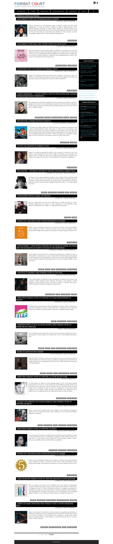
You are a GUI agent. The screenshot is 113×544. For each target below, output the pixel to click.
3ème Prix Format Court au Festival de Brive (37, 429)
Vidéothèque (73, 117)
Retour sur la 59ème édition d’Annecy (34, 121)
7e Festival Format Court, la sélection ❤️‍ (88, 136)
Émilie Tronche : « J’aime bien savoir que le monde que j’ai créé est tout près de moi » (88, 114)
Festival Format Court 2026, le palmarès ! (88, 126)
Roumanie (74, 294)
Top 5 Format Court (71, 90)
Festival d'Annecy (64, 142)
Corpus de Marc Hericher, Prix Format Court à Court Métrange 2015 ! (44, 505)
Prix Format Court (72, 269)
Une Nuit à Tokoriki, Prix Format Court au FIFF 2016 (39, 273)
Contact (84, 11)
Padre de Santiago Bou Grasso (30, 352)
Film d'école (61, 192)
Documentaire (86, 95)
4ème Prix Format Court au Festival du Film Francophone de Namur (43, 299)
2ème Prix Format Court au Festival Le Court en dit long (42, 377)
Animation (47, 117)
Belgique (47, 269)
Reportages (83, 40)
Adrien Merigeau (39, 117)
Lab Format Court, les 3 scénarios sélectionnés (38, 19)
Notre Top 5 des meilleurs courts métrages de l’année (41, 221)
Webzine (33, 11)
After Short (67, 217)
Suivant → (52, 534)
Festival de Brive (48, 425)
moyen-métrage (62, 425)
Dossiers (83, 35)
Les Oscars (66, 117)
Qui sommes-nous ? (21, 11)
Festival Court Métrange (55, 527)
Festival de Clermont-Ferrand (89, 91)
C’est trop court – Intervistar (87, 119)
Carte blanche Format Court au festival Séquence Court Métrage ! (46, 479)
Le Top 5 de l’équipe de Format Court (33, 146)
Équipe (82, 22)
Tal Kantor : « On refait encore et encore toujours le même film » (46, 171)
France (53, 269)
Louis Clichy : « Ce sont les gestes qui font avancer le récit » (88, 71)
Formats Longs (44, 11)
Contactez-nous (56, 542)
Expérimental (44, 527)
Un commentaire (71, 123)
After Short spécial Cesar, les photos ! (34, 196)
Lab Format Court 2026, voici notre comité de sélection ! (42, 44)
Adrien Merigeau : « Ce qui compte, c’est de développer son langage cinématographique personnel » (46, 95)
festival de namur (50, 294)
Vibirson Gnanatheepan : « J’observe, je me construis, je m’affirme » (88, 108)
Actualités (83, 31)
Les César (74, 217)
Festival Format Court (58, 11)
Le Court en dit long (61, 269)
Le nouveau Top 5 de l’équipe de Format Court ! (37, 69)
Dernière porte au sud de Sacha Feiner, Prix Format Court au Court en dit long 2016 (43, 326)
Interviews (84, 38)
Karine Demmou (62, 123)
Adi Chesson (59, 250)
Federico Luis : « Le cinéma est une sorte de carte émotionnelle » (88, 85)
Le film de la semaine (63, 373)
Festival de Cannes (93, 97)
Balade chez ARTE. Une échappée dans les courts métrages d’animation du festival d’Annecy (88, 66)
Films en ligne (72, 11)
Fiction (57, 294)
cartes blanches (41, 500)
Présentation (84, 20)
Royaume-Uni (81, 97)
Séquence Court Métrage (62, 500)
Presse (82, 24)
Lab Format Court (72, 40)
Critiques (83, 33)
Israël (67, 192)
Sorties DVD (84, 42)
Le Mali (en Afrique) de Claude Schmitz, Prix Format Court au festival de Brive (44, 403)
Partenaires (84, 26)
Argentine (49, 373)
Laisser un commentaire (69, 21)
